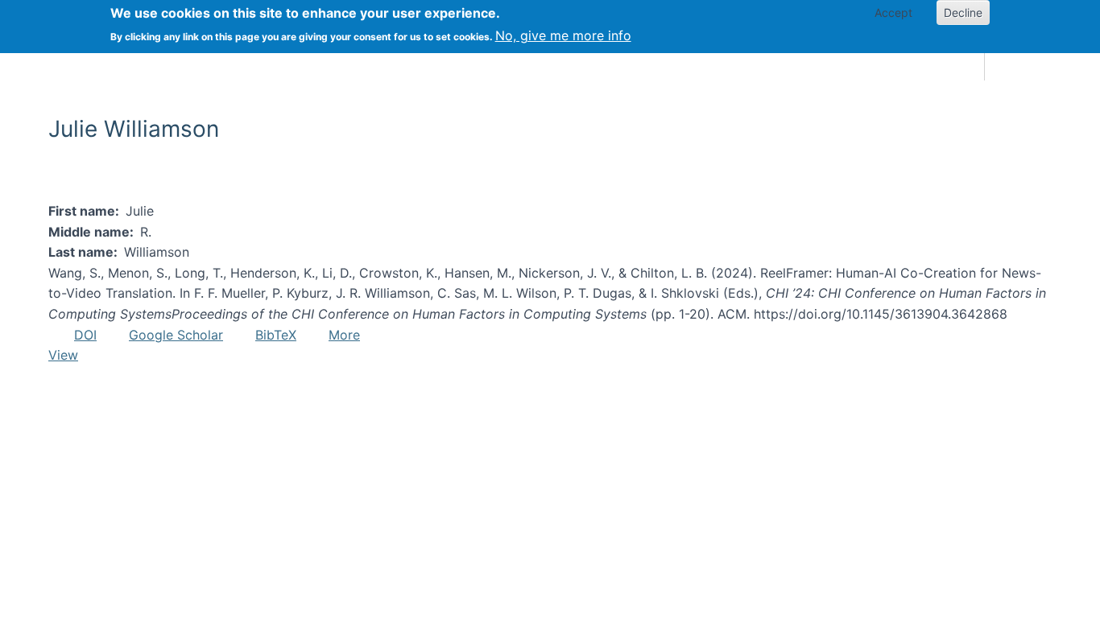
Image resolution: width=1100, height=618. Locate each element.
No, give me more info (563, 35)
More (344, 335)
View (63, 355)
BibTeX (275, 335)
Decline (963, 12)
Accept (893, 12)
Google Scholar (176, 335)
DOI (85, 335)
